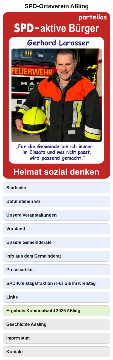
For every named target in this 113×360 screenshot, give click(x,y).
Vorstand (15, 228)
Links (12, 297)
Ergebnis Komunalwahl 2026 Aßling (43, 310)
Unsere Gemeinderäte (29, 242)
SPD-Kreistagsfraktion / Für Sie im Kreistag (51, 283)
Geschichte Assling (26, 324)
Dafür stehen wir (23, 201)
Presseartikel (19, 269)
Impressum (18, 338)
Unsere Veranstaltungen (31, 215)
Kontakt (14, 351)
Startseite (16, 187)
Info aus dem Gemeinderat (33, 256)
